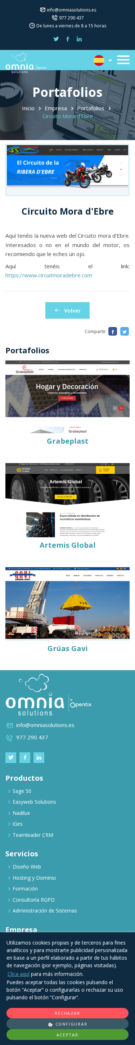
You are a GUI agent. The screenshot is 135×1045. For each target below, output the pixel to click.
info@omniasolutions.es (71, 10)
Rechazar (67, 1013)
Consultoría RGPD (34, 899)
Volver (70, 310)
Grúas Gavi (68, 648)
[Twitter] (124, 331)
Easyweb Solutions (34, 801)
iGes (18, 823)
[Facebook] (112, 331)
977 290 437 (71, 18)
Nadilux (21, 812)
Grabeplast (68, 441)
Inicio (28, 108)
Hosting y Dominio (34, 877)
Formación (25, 888)
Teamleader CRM (33, 834)
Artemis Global (68, 545)
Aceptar (67, 1034)
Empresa (56, 108)
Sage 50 (22, 791)
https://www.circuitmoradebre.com (48, 275)
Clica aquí (19, 973)
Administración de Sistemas (45, 910)
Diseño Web (27, 866)
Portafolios (90, 108)
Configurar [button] (70, 1024)
